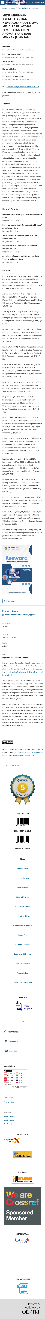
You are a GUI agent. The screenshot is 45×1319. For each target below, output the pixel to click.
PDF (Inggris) (10, 601)
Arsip (13, 8)
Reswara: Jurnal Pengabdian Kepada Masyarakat (25, 2)
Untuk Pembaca (9, 1116)
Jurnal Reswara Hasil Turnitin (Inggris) (20, 615)
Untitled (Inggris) (11, 611)
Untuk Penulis (9, 1120)
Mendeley (13, 1051)
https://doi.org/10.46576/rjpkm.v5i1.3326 (22, 86)
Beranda (5, 8)
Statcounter (8, 1098)
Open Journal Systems (12, 765)
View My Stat (9, 1102)
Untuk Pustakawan (10, 1124)
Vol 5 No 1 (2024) (24, 8)
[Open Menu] (2, 2)
